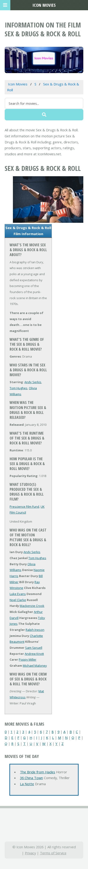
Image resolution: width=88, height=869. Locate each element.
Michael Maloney (35, 665)
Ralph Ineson (35, 630)
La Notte (27, 783)
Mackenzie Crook (32, 606)
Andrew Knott (34, 654)
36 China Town (31, 777)
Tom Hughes (18, 388)
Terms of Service (53, 853)
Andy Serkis (32, 382)
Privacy (30, 853)
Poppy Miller (27, 659)
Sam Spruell (33, 648)
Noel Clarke (18, 600)
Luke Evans (18, 594)
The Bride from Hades (37, 772)
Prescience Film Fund (24, 506)
